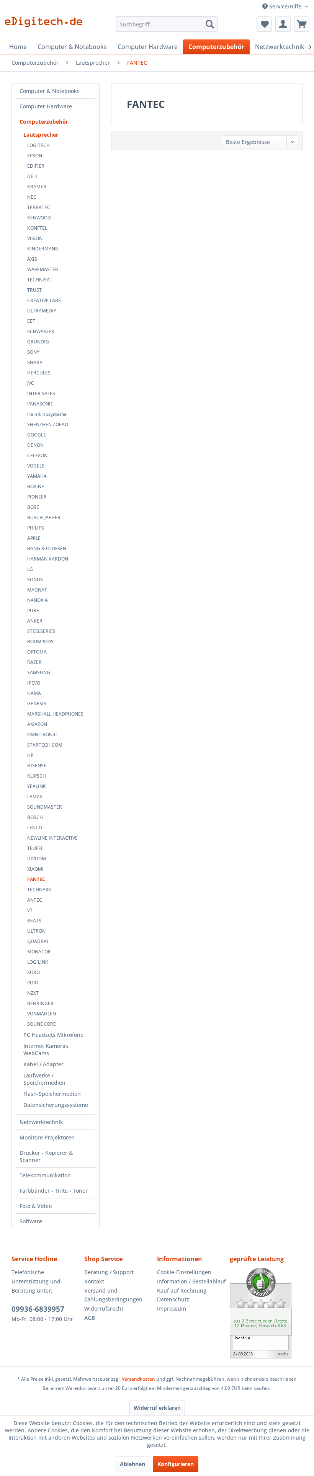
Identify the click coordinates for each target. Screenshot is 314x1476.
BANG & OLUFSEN (46, 548)
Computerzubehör (44, 121)
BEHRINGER (40, 1003)
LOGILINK (37, 962)
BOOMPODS (40, 641)
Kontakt (94, 1281)
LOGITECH (38, 145)
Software (31, 1221)
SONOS (35, 579)
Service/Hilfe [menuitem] (285, 6)
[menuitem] (167, 24)
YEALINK (36, 786)
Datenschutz (173, 1299)
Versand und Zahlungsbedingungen (113, 1295)
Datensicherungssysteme (55, 1104)
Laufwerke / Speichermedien (44, 1079)
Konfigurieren (175, 1464)
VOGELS (35, 466)
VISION (35, 238)
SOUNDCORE (41, 1024)
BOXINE (35, 486)
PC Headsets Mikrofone (53, 1034)
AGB (89, 1317)
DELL (32, 176)
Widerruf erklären (157, 1407)
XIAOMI (35, 869)
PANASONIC (40, 403)
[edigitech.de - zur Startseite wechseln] (46, 26)
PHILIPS (35, 528)
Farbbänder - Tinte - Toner (54, 1190)
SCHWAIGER (40, 331)
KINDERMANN (43, 248)
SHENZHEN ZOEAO (47, 424)
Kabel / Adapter (43, 1064)
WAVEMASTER (42, 269)
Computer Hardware (46, 106)
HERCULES (39, 372)
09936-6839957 (37, 1309)
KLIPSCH (36, 776)
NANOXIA (37, 600)
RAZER (34, 662)
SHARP (34, 362)
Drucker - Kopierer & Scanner (46, 1156)
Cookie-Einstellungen (184, 1272)
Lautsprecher (40, 134)
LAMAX (35, 796)
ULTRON (36, 931)
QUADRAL (38, 941)
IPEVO (33, 683)
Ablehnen (132, 1464)
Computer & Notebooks (50, 91)
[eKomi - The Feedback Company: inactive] (266, 1313)
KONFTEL (37, 228)
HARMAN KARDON (47, 559)
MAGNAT (37, 590)
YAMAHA (37, 476)
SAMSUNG (38, 672)
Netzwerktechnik (41, 1122)
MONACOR (39, 951)
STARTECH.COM (44, 745)
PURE (33, 610)
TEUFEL (35, 848)
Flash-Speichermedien (52, 1093)
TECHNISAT (39, 279)
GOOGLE (36, 435)
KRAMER (36, 186)
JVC (30, 383)
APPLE (34, 538)
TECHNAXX (39, 889)
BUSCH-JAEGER (44, 517)
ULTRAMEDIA (42, 310)
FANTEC (36, 879)
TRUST (34, 290)
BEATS (34, 920)
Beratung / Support (109, 1272)
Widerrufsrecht (103, 1308)
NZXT (33, 993)
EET (31, 321)
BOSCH (35, 817)
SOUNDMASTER (44, 807)
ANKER (35, 621)
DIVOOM (36, 858)
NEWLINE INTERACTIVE (52, 838)
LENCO (34, 827)
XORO (33, 972)
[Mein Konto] (283, 24)
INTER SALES (41, 393)
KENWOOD (39, 217)
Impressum (171, 1308)
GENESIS (36, 703)
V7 (30, 910)
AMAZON (37, 724)
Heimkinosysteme (47, 414)
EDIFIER (35, 166)
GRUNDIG (38, 341)
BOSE (33, 507)
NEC (31, 197)
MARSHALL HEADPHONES (55, 714)
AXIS (32, 259)
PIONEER (37, 497)
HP (30, 755)
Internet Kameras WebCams (45, 1049)
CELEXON (37, 455)
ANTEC (34, 900)
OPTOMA (37, 652)
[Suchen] (210, 24)
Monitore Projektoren (47, 1137)
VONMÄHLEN (41, 1013)
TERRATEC (38, 207)
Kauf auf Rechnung (181, 1290)
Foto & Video (36, 1206)
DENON (35, 445)
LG (30, 569)
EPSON (34, 155)
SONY (33, 352)
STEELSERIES (41, 631)
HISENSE (36, 765)
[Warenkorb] (301, 24)
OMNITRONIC (42, 734)
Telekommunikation (45, 1175)
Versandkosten (138, 1379)
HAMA (34, 693)
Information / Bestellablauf (191, 1281)
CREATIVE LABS (44, 300)
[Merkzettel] (264, 24)
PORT (33, 982)
